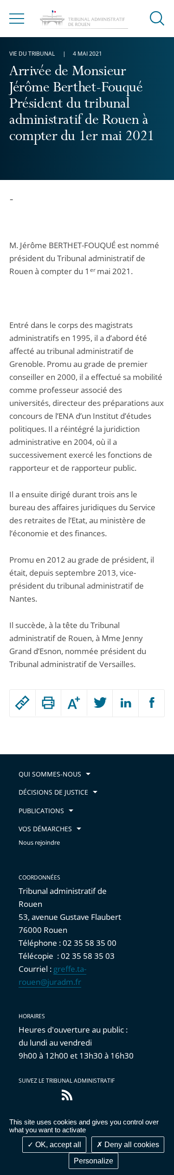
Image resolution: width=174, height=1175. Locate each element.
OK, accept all (57, 1145)
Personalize (93, 1161)
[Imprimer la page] (48, 703)
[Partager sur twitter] (100, 703)
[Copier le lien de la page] (22, 703)
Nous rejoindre (39, 843)
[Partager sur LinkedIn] (125, 703)
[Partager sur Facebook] (152, 703)
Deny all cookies (131, 1145)
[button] (157, 18)
